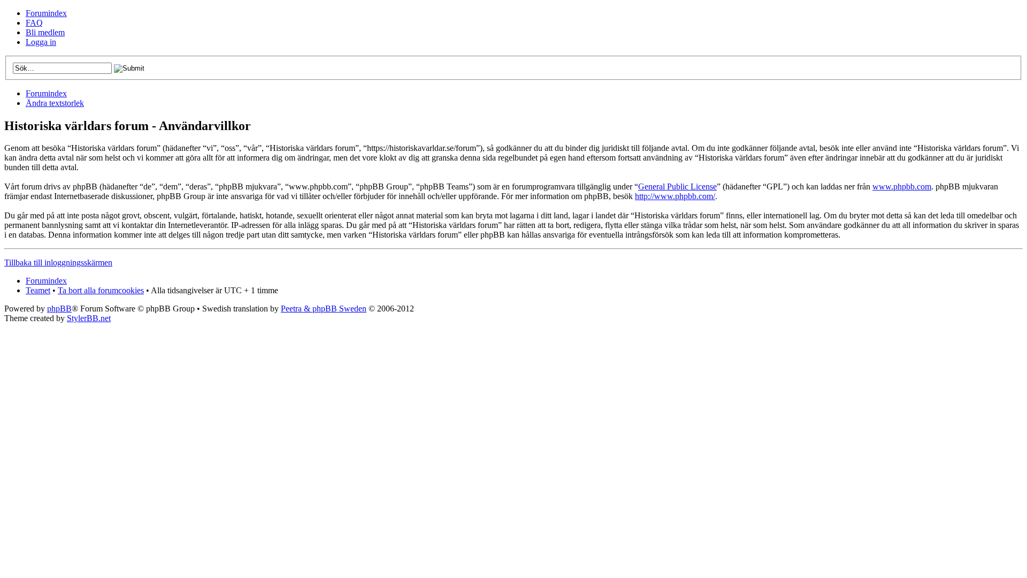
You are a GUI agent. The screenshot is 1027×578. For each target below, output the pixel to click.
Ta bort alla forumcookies (101, 290)
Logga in (41, 42)
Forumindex (46, 13)
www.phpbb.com (901, 186)
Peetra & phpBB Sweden (323, 308)
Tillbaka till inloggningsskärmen (58, 262)
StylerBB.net (89, 318)
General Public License (677, 186)
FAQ (34, 22)
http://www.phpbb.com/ (675, 196)
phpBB (59, 308)
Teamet (38, 290)
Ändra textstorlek (55, 103)
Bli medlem (45, 32)
